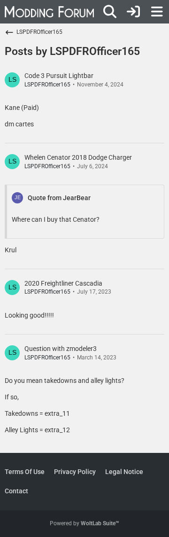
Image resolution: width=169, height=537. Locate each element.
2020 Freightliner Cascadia (63, 283)
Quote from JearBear (59, 198)
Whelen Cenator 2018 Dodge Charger (78, 157)
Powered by (84, 523)
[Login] (133, 11)
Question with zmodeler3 (60, 348)
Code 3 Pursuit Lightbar (58, 75)
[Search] (109, 11)
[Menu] (156, 11)
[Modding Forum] (49, 11)
